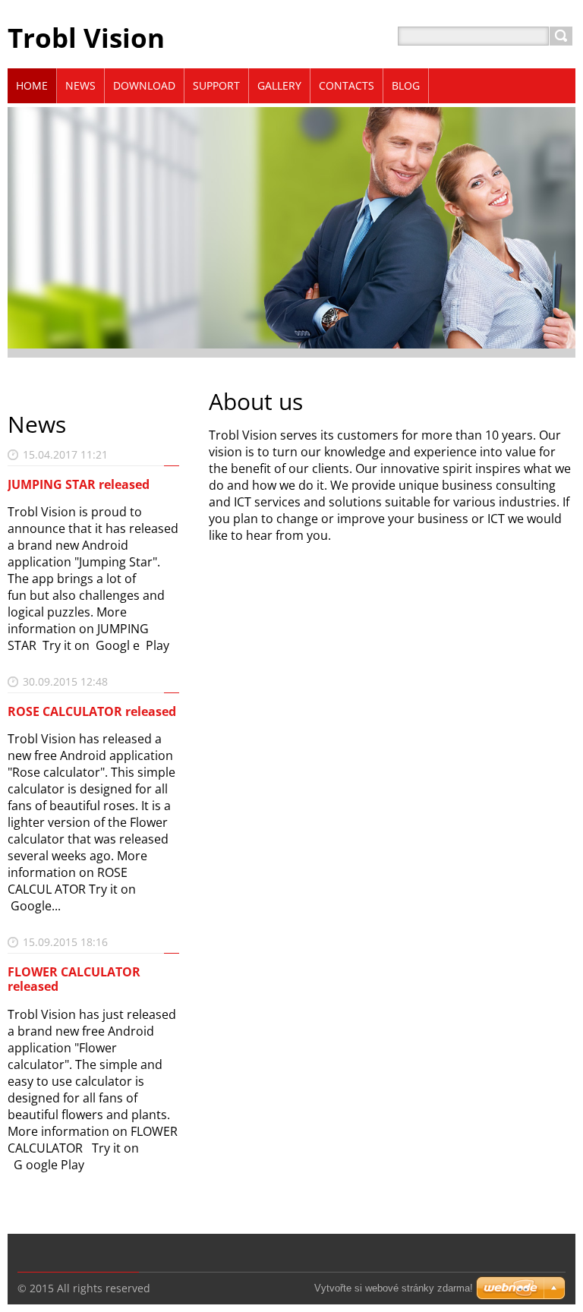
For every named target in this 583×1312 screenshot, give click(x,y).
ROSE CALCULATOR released (92, 711)
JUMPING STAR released (79, 484)
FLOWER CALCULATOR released (74, 979)
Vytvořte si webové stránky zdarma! (393, 1288)
